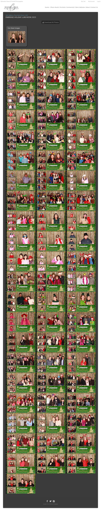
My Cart (83, 1)
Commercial (70, 7)
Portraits (62, 7)
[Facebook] (47, 501)
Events (47, 7)
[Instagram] (53, 501)
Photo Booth (55, 7)
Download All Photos (51, 22)
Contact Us (94, 7)
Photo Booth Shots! (19, 15)
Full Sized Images (14, 28)
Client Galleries (80, 7)
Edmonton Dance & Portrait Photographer (12, 1)
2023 (26, 15)
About (88, 7)
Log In (98, 1)
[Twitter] (50, 501)
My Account (91, 1)
